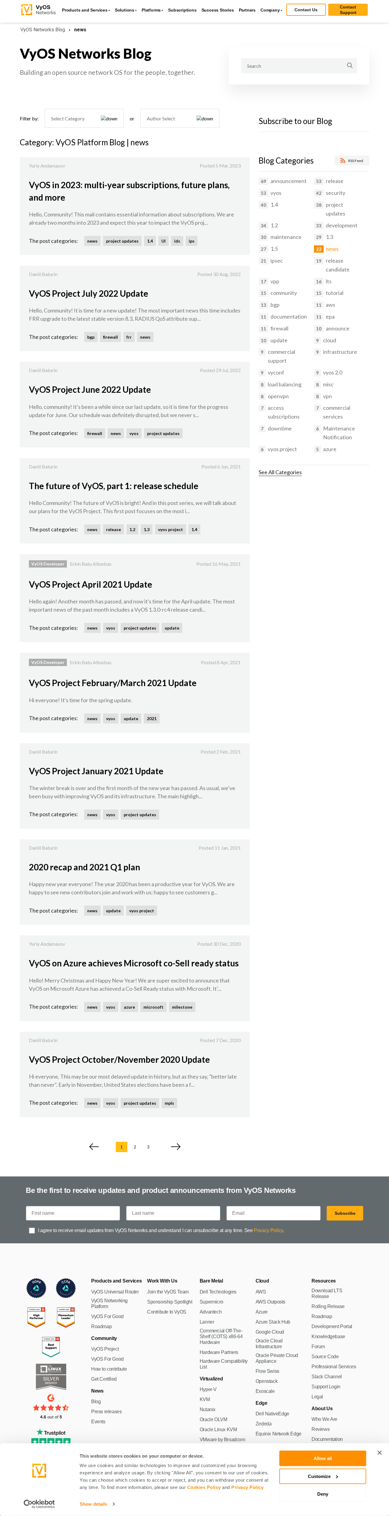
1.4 (150, 240)
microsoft (153, 1007)
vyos (134, 433)
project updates (122, 240)
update (172, 627)
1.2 (132, 529)
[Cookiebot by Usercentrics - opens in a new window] (39, 1504)
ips (191, 240)
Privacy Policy (247, 1487)
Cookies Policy (204, 1487)
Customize (319, 1476)
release (113, 529)
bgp (91, 337)
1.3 (147, 529)
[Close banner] (379, 1453)
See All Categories (280, 472)
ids (177, 240)
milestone (182, 1007)
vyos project (170, 529)
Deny (322, 1494)
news (92, 240)
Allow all (323, 1458)
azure (129, 1007)
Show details (93, 1504)
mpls (169, 1103)
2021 (152, 718)
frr (129, 337)
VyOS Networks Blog (42, 30)
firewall (110, 337)
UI (163, 240)
